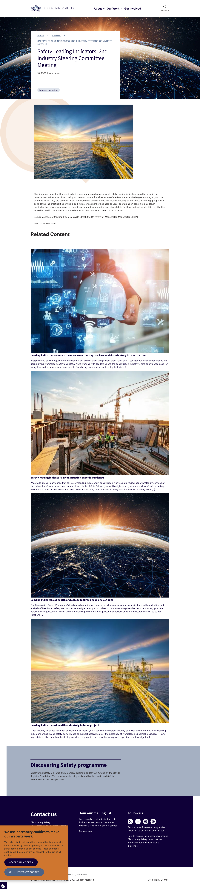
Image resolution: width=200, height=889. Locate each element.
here (90, 831)
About (98, 8)
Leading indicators (48, 90)
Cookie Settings (3, 885)
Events (56, 35)
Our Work (113, 8)
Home (40, 35)
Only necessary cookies (24, 872)
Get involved (132, 8)
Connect (165, 879)
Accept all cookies (21, 862)
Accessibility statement (76, 874)
